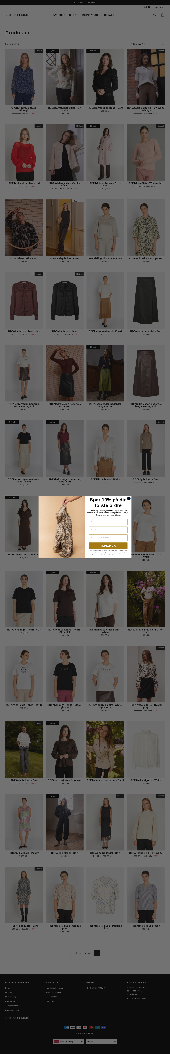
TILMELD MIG (108, 545)
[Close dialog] (128, 498)
